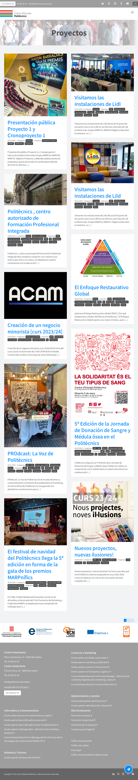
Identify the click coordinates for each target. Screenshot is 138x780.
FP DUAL (91, 112)
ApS (107, 451)
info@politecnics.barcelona (40, 3)
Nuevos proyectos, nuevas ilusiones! (96, 551)
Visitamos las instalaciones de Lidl (98, 100)
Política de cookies (80, 745)
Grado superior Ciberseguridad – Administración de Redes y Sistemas (31, 731)
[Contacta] (129, 769)
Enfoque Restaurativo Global (32, 239)
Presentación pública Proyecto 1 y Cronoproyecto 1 (31, 129)
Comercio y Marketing (83, 652)
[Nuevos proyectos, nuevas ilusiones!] (102, 511)
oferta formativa (14, 242)
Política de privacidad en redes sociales (89, 754)
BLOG (28, 236)
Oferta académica (39, 236)
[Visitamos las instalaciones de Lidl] (102, 72)
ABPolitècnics (119, 109)
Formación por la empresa (83, 724)
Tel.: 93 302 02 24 (11, 661)
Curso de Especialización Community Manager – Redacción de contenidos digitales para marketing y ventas (100, 678)
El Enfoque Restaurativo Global (102, 290)
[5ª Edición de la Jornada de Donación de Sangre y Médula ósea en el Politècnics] (102, 373)
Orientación (26, 242)
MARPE (10, 143)
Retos (95, 115)
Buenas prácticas (24, 340)
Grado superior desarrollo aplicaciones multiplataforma (30, 724)
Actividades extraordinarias (36, 582)
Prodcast (44, 242)
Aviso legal (76, 750)
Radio (20, 245)
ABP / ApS (97, 448)
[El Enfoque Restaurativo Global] (102, 257)
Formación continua (80, 715)
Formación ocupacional (82, 720)
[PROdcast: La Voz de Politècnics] (35, 405)
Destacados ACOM (32, 337)
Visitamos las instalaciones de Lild (98, 192)
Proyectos (28, 143)
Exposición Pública (49, 140)
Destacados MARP (115, 448)
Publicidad (12, 245)
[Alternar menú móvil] (132, 12)
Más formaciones (81, 710)
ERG (45, 239)
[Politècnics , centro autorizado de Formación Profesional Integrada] (35, 189)
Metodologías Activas (82, 451)
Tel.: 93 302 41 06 (11, 675)
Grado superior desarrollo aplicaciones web (24, 720)
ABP (111, 109)
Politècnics (52, 585)
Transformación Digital (82, 729)
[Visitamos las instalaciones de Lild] (102, 162)
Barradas (42, 585)
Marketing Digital (111, 112)
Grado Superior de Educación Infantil (21, 757)
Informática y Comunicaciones (21, 710)
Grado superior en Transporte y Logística (90, 671)
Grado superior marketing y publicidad (89, 662)
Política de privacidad (81, 740)
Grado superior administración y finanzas (90, 705)
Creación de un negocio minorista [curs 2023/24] (35, 328)
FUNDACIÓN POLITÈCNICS (16, 687)
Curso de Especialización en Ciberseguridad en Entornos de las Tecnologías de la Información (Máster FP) (33, 739)
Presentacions (13, 588)
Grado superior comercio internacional (89, 667)
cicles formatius (14, 239)
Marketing (99, 112)
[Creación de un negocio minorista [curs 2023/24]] (35, 295)
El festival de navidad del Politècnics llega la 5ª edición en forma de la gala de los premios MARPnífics (35, 564)
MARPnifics (19, 143)
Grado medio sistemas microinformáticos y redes (27, 715)
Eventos (29, 140)
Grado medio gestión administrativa (88, 700)
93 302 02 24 (22, 3)
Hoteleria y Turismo (15, 752)
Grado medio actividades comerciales (88, 657)
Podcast (36, 242)
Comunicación (80, 112)
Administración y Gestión (85, 696)
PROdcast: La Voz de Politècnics (30, 456)
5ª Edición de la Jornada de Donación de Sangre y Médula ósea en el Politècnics (102, 433)
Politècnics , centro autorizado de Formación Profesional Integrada (33, 221)
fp (50, 239)
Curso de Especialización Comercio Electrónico (93, 684)
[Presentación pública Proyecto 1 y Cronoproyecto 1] (35, 85)
